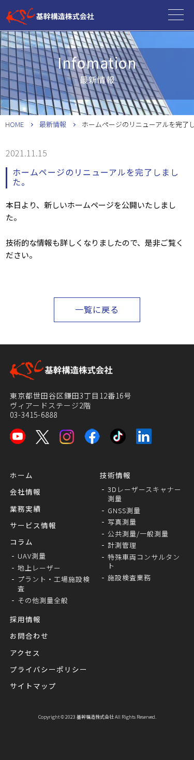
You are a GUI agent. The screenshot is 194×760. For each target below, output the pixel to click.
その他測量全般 (43, 600)
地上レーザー (39, 568)
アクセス (25, 652)
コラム (21, 541)
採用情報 (25, 619)
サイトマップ (33, 685)
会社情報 (25, 491)
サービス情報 (33, 525)
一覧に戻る (97, 309)
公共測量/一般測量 (138, 534)
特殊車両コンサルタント (144, 561)
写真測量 (122, 522)
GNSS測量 (124, 510)
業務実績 (25, 508)
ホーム (21, 475)
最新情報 (52, 124)
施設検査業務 (129, 577)
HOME (14, 124)
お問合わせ (29, 635)
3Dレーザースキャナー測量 (145, 493)
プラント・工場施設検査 (54, 583)
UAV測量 (32, 556)
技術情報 (115, 475)
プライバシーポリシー (48, 669)
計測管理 (122, 545)
